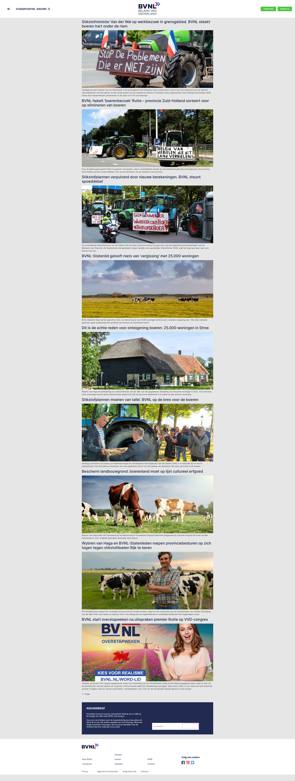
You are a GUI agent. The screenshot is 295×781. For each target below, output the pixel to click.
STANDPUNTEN (25, 9)
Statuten (144, 771)
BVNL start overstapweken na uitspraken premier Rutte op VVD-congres (145, 619)
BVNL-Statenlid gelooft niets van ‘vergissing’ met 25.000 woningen (140, 256)
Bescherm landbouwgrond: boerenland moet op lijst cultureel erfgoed (142, 471)
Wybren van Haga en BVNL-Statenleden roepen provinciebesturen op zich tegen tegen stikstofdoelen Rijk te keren (146, 545)
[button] (49, 9)
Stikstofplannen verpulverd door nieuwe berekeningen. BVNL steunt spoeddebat (141, 179)
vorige (86, 694)
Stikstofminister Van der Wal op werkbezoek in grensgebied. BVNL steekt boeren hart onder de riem (146, 23)
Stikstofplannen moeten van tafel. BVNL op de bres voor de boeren (140, 399)
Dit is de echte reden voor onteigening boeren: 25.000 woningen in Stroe (145, 328)
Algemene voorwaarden (107, 771)
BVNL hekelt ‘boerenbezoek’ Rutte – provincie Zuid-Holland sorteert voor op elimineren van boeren (145, 102)
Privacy (85, 771)
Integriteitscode (129, 771)
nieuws (42, 9)
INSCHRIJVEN (190, 726)
